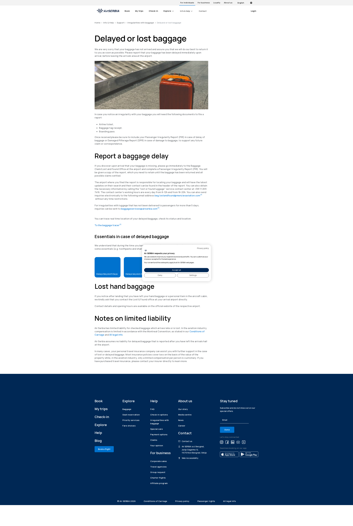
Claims (153, 440)
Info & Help (185, 11)
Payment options (159, 434)
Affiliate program (159, 483)
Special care (156, 429)
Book (127, 11)
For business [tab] (204, 3)
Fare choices (129, 425)
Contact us (187, 441)
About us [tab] (228, 3)
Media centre (185, 414)
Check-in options (159, 414)
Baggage (126, 409)
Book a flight (104, 449)
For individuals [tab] (187, 3)
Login (253, 11)
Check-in (153, 11)
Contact (203, 11)
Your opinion (156, 445)
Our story (183, 409)
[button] (108, 267)
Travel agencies (158, 466)
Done (227, 429)
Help (98, 432)
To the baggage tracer (108, 225)
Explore (167, 11)
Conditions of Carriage (156, 501)
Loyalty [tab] (216, 3)
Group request (157, 472)
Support (121, 22)
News (181, 420)
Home (97, 22)
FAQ (152, 409)
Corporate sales (158, 461)
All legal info (116, 334)
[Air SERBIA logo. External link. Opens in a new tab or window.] (145, 250)
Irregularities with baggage (141, 22)
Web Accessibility (190, 458)
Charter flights (158, 477)
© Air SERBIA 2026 (126, 501)
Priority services (131, 420)
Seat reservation (131, 414)
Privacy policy (182, 501)
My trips (139, 11)
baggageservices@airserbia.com (140, 208)
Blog (98, 440)
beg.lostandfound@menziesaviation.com (178, 195)
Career (181, 425)
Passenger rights (206, 501)
